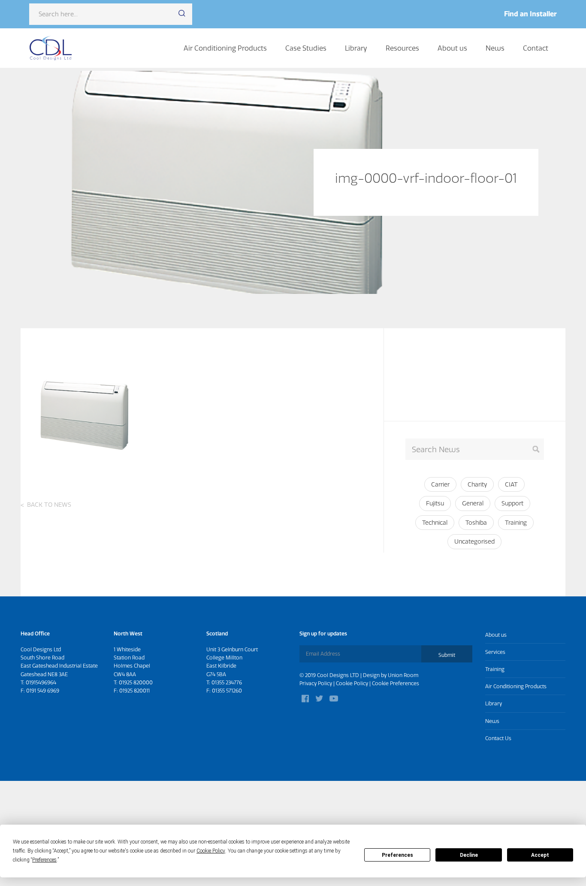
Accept (540, 855)
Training (516, 522)
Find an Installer (530, 13)
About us (452, 48)
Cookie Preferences (395, 683)
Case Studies (305, 48)
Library (356, 48)
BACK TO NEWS (49, 504)
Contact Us (498, 738)
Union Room (403, 675)
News (495, 48)
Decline (469, 855)
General (472, 503)
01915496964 (41, 682)
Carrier (440, 484)
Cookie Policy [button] (210, 851)
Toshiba (476, 522)
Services (495, 652)
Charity (477, 484)
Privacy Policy (315, 683)
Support (512, 503)
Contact (535, 48)
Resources (402, 48)
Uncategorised (474, 541)
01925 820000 (136, 682)
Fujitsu (435, 503)
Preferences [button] (44, 860)
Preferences (397, 855)
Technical (434, 522)
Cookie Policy (352, 683)
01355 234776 (226, 682)
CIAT (511, 484)
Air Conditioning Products (225, 48)
